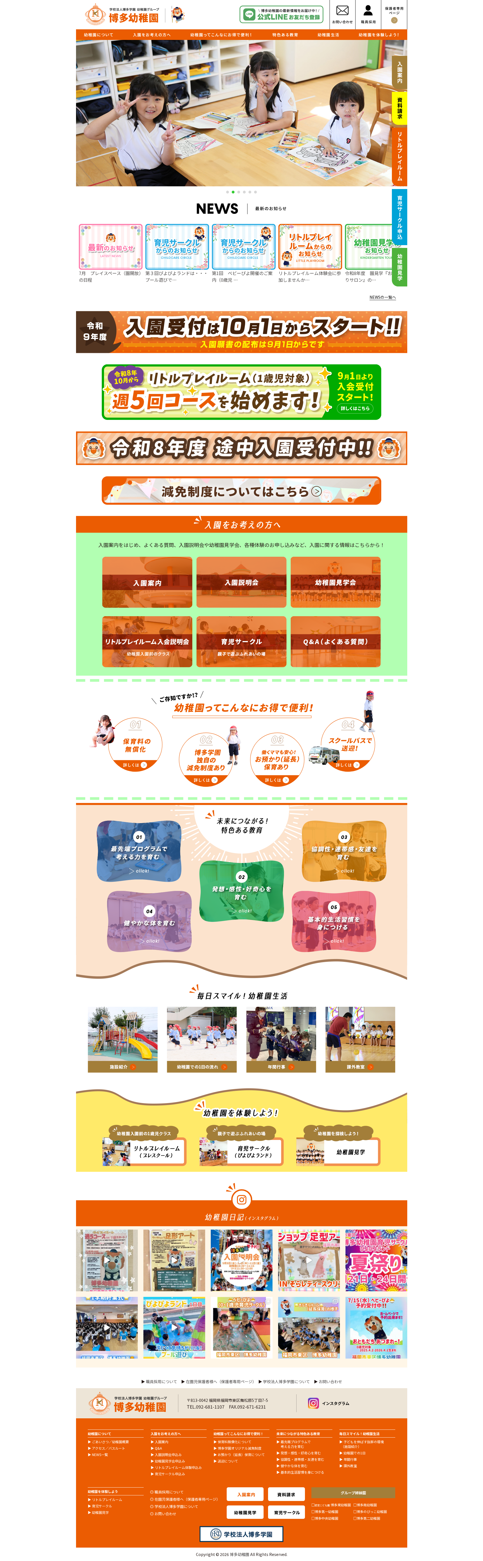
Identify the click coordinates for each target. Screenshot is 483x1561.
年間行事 (350, 1459)
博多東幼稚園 (333, 1504)
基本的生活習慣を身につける (302, 1472)
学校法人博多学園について (286, 1381)
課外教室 (350, 1465)
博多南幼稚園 (367, 1504)
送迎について (228, 1461)
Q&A (158, 1448)
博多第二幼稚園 (368, 1518)
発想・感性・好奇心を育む (301, 1452)
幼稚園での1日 (355, 1452)
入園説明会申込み (168, 1454)
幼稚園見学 (100, 1512)
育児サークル (102, 1505)
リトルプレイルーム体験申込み (178, 1467)
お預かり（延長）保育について (241, 1454)
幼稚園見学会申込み (170, 1461)
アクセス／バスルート (108, 1448)
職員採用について (161, 1381)
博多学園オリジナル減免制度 (239, 1448)
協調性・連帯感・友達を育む (302, 1459)
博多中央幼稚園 (326, 1518)
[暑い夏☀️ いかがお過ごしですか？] (376, 1260)
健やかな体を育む (294, 1465)
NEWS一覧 (100, 1454)
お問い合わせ (330, 1381)
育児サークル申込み (170, 1473)
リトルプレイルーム (107, 1499)
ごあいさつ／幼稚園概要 (110, 1441)
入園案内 (161, 1441)
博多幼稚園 (239, 1554)
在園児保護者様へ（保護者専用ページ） (220, 1381)
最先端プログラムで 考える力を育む (293, 1444)
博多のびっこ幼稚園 (372, 1511)
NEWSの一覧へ (383, 297)
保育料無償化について (234, 1441)
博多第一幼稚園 (326, 1511)
